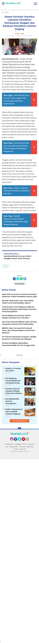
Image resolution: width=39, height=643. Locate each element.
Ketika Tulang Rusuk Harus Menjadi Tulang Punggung (14, 411)
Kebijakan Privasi (20, 444)
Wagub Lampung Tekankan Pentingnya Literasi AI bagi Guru (16, 191)
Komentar (20, 284)
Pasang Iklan (14, 446)
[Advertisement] (19, 550)
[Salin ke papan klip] (24, 278)
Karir (6, 446)
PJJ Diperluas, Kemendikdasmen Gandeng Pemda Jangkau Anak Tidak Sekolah (13, 380)
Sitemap (19, 355)
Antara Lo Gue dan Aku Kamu (13, 369)
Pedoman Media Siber (26, 446)
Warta (6, 266)
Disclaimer (30, 444)
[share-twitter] (17, 278)
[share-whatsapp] (21, 278)
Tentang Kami (9, 444)
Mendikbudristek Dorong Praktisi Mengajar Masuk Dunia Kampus (17, 257)
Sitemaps (23, 449)
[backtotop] (19, 429)
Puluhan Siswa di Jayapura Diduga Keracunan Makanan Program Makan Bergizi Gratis (14, 391)
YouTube (25, 442)
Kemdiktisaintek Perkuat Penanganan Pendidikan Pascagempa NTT (12, 401)
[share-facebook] (14, 278)
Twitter (20, 442)
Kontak (15, 449)
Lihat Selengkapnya (19, 421)
